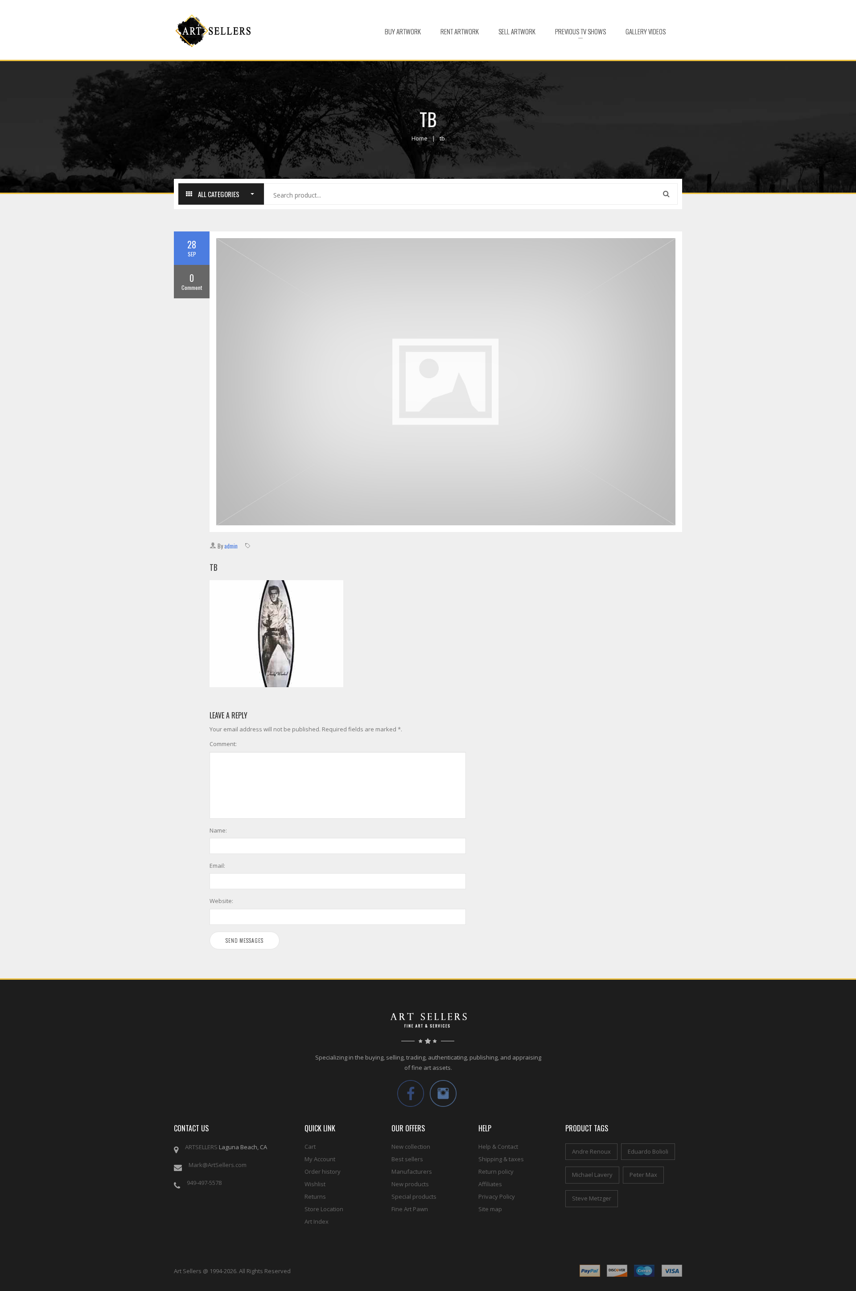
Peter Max (643, 1175)
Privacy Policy (496, 1196)
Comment (191, 281)
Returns (315, 1196)
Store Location (324, 1209)
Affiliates (490, 1184)
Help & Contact (498, 1146)
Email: (217, 866)
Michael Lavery (592, 1175)
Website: (221, 901)
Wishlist (315, 1184)
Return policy (496, 1171)
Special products (413, 1196)
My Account (320, 1159)
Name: (218, 830)
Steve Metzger (591, 1198)
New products (410, 1184)
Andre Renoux (591, 1151)
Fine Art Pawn (409, 1209)
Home (420, 138)
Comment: (223, 744)
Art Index (317, 1221)
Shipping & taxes (501, 1159)
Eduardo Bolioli (648, 1151)
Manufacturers (411, 1171)
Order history (323, 1171)
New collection (410, 1146)
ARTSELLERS (201, 1147)
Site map (490, 1209)
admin (231, 545)
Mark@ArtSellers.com (218, 1165)
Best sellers (407, 1159)
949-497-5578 (204, 1183)
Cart (310, 1146)
